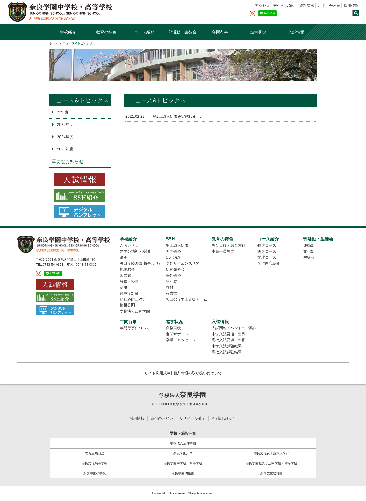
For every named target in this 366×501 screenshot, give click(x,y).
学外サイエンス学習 (183, 263)
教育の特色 (106, 32)
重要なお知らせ (68, 161)
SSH (170, 238)
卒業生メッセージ (181, 340)
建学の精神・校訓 (135, 251)
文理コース (266, 257)
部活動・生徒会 (182, 32)
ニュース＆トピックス (80, 100)
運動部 (309, 245)
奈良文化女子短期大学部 (271, 453)
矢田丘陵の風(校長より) (140, 263)
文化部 (309, 251)
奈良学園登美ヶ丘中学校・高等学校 (271, 463)
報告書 (171, 293)
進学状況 (258, 32)
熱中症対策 (129, 293)
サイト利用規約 (157, 373)
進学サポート (177, 334)
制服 (123, 287)
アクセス (262, 5)
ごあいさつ (129, 245)
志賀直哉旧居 (94, 453)
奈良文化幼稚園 (271, 473)
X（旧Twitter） (224, 418)
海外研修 (173, 275)
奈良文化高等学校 (94, 463)
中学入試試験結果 (227, 346)
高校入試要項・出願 (228, 340)
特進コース (266, 245)
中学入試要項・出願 (228, 334)
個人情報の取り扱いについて (197, 373)
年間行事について (135, 328)
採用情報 (351, 5)
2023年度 (65, 149)
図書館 (125, 275)
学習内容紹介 (268, 263)
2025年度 (65, 124)
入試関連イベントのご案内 (234, 328)
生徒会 (309, 257)
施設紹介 (127, 269)
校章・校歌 (129, 281)
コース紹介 (144, 32)
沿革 (123, 257)
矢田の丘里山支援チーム (186, 299)
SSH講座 (173, 257)
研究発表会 (175, 269)
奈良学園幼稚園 (183, 473)
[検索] (356, 13)
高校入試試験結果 (227, 352)
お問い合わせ (329, 5)
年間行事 (220, 32)
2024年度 (65, 137)
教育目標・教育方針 (228, 245)
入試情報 (296, 32)
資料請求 (306, 5)
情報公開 (127, 305)
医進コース (266, 251)
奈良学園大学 (183, 453)
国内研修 (173, 251)
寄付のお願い (284, 5)
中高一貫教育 (223, 251)
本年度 (62, 112)
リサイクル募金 (192, 418)
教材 (169, 287)
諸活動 (171, 281)
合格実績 (173, 328)
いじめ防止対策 (133, 299)
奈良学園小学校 (94, 473)
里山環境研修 (177, 245)
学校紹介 (68, 32)
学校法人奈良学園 (135, 311)
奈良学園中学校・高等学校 (183, 463)
